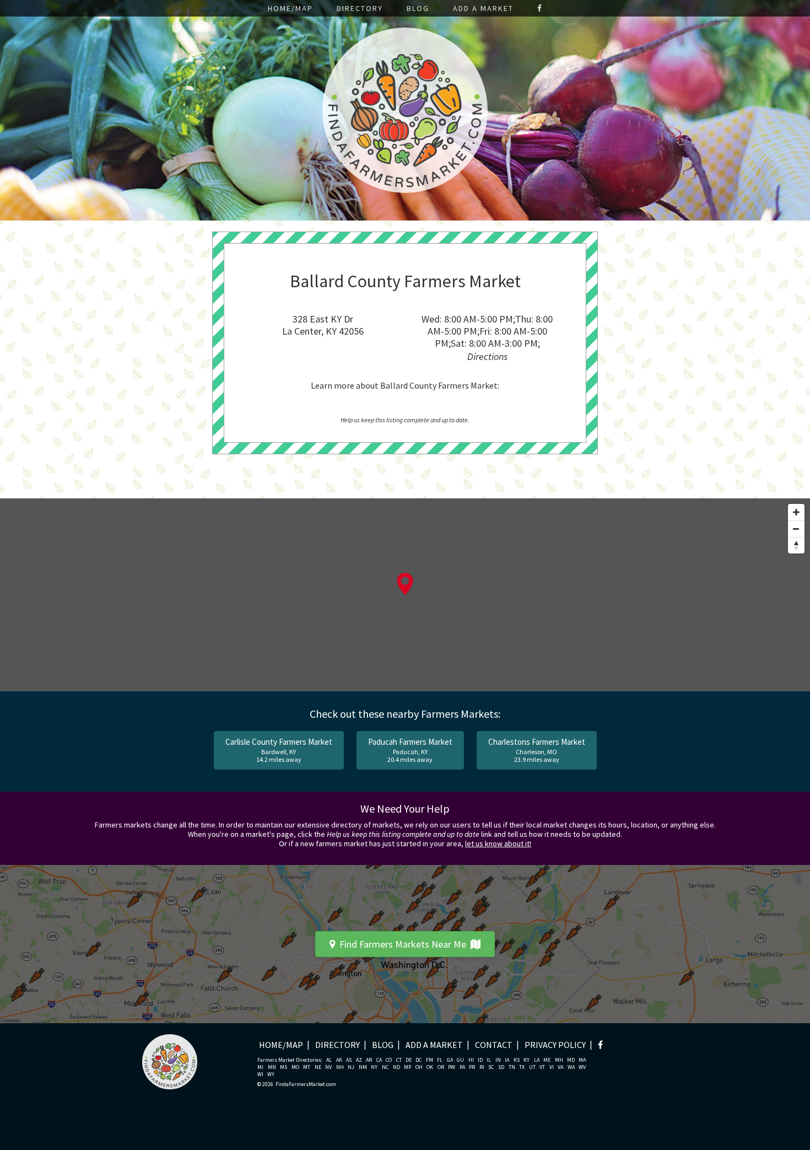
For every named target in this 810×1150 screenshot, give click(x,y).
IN (498, 1060)
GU (460, 1060)
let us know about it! (498, 843)
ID (480, 1060)
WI (260, 1074)
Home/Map (290, 8)
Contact (493, 1045)
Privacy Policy (555, 1045)
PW (451, 1067)
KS (517, 1060)
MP (407, 1067)
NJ (351, 1067)
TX (522, 1067)
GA (450, 1060)
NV (328, 1067)
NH (340, 1067)
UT (532, 1067)
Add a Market (483, 8)
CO (389, 1060)
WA (571, 1067)
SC (491, 1067)
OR (441, 1067)
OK (429, 1067)
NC (385, 1067)
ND (396, 1067)
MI (260, 1067)
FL (439, 1060)
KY (526, 1060)
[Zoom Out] (796, 528)
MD (571, 1060)
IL (489, 1060)
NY (374, 1067)
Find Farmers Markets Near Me (403, 944)
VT (542, 1067)
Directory (360, 8)
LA (536, 1060)
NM (363, 1067)
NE (318, 1067)
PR (472, 1067)
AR (369, 1060)
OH (419, 1067)
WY (270, 1074)
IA (507, 1060)
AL (329, 1060)
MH (559, 1060)
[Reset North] (796, 545)
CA (379, 1060)
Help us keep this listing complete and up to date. (405, 420)
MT (306, 1067)
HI (471, 1060)
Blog (418, 8)
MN (272, 1067)
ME (546, 1060)
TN (512, 1067)
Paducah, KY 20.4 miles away (410, 750)
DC (418, 1060)
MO (295, 1067)
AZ (359, 1060)
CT (399, 1060)
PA (462, 1067)
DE (409, 1060)
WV (582, 1067)
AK (339, 1060)
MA (582, 1060)
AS (349, 1060)
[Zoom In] (796, 512)
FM (429, 1060)
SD (501, 1067)
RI (481, 1067)
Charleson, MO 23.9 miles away (536, 750)
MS (283, 1067)
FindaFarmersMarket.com (306, 1084)
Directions (487, 356)
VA (560, 1067)
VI (551, 1067)
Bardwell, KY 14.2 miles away (278, 750)
